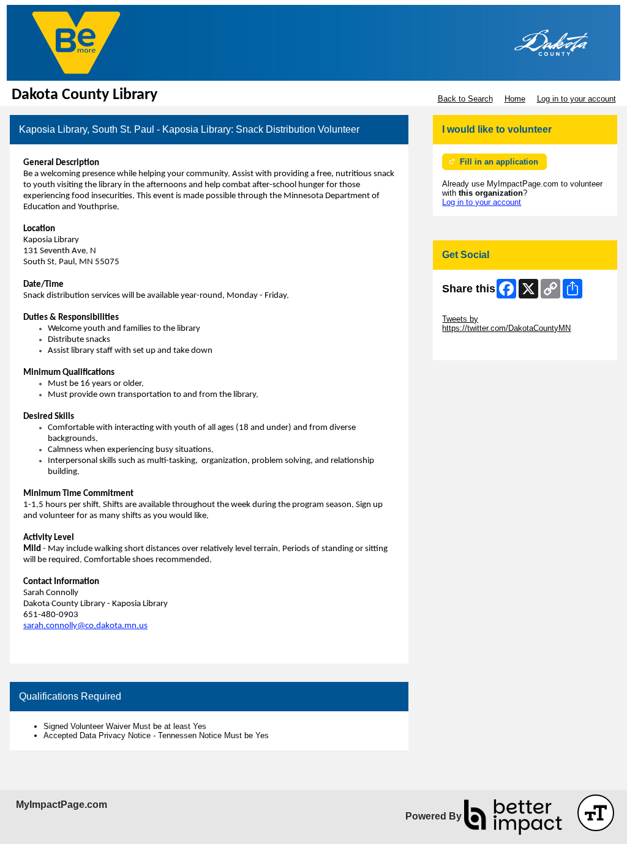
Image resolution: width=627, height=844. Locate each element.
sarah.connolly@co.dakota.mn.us (85, 626)
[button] (595, 812)
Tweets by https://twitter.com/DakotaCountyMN (506, 323)
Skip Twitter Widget (476, 309)
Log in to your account (576, 98)
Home (515, 98)
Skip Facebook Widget (482, 346)
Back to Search (465, 98)
